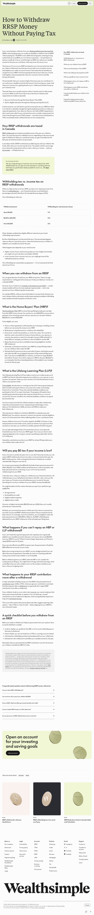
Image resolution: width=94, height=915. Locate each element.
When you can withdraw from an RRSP (75, 64)
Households (52, 867)
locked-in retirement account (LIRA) (34, 286)
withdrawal (23, 586)
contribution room (8, 584)
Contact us (82, 844)
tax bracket (6, 150)
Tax (50, 864)
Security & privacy (22, 855)
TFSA (35, 847)
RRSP (35, 844)
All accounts (37, 869)
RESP (35, 854)
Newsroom (8, 847)
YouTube (68, 851)
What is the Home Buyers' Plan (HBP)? (75, 68)
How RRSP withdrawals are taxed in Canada (74, 53)
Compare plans (83, 859)
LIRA (35, 857)
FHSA (36, 851)
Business (51, 854)
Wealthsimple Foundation (9, 862)
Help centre (82, 853)
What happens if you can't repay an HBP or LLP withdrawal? (76, 82)
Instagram (69, 844)
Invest (51, 851)
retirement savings (15, 599)
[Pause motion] (91, 912)
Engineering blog (10, 857)
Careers (7, 854)
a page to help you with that (37, 668)
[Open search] (69, 3)
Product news (53, 871)
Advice (51, 861)
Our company (9, 844)
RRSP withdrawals (8, 133)
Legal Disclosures (22, 906)
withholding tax (13, 191)
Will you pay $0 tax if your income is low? (76, 77)
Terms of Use (51, 906)
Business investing (37, 865)
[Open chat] (86, 912)
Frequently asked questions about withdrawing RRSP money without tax (75, 100)
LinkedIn (68, 854)
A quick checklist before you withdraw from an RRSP (76, 94)
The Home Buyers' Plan (9, 311)
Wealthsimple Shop (9, 867)
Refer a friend (83, 856)
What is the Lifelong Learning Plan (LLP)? (76, 73)
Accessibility (23, 844)
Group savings (38, 861)
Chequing (52, 844)
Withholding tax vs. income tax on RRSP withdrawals (74, 59)
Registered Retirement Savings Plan (41, 51)
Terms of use (23, 851)
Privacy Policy (60, 906)
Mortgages (52, 857)
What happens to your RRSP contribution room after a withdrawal (76, 88)
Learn (80, 863)
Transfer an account (82, 848)
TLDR (6, 871)
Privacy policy (23, 847)
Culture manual (9, 851)
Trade (51, 847)
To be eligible (6, 385)
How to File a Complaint (38, 907)
